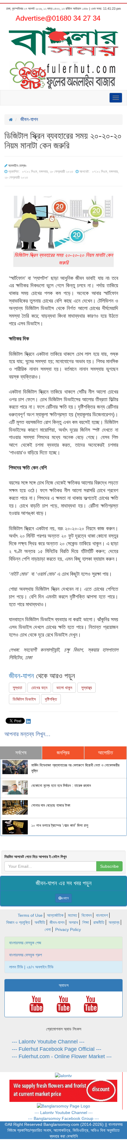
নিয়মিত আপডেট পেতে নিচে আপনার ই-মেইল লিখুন (35, 856)
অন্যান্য (114, 922)
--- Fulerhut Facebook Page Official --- (56, 1049)
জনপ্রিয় (63, 753)
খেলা (48, 929)
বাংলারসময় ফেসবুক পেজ (25, 942)
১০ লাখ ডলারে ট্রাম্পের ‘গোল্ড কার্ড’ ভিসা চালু (59, 825)
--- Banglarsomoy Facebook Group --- (63, 1118)
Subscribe (109, 866)
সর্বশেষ (21, 753)
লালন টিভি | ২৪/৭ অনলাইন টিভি (31, 967)
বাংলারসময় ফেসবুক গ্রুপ (25, 954)
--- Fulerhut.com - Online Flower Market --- (62, 1056)
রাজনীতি (98, 922)
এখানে (65, 898)
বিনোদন (87, 915)
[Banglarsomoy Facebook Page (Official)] (63, 1105)
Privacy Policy (68, 929)
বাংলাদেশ (102, 915)
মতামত (72, 915)
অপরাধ (73, 922)
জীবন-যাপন (21, 676)
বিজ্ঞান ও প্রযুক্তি (18, 922)
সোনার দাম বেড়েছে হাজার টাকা (50, 805)
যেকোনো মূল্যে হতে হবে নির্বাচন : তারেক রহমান (61, 786)
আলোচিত (105, 753)
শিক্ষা (85, 922)
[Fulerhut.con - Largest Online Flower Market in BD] (63, 1090)
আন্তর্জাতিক (55, 915)
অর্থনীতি (40, 922)
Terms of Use (30, 915)
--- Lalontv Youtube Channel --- (48, 1042)
